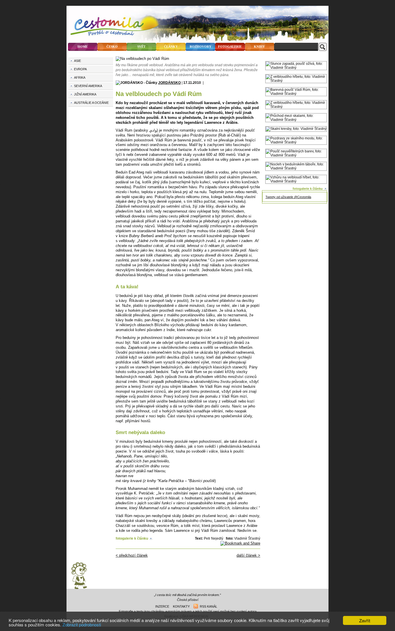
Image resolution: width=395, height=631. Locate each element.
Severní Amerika (88, 86)
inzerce (162, 606)
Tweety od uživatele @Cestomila (288, 197)
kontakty (181, 606)
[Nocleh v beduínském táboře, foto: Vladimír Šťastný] (296, 168)
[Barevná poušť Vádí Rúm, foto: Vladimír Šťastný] (296, 94)
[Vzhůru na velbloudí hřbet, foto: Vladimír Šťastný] (296, 181)
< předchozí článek (132, 555)
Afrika (79, 77)
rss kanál (207, 606)
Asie (77, 60)
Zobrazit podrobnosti (81, 624)
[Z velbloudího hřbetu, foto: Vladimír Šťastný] (296, 81)
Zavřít (364, 620)
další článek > (248, 555)
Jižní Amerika (85, 94)
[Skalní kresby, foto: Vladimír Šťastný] (296, 129)
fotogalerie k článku (132, 538)
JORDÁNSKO (169, 82)
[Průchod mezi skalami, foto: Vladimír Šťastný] (296, 120)
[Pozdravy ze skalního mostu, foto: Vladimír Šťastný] (296, 142)
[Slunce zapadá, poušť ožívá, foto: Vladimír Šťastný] (296, 68)
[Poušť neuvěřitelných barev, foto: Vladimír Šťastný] (296, 155)
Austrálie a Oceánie (91, 102)
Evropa (80, 69)
